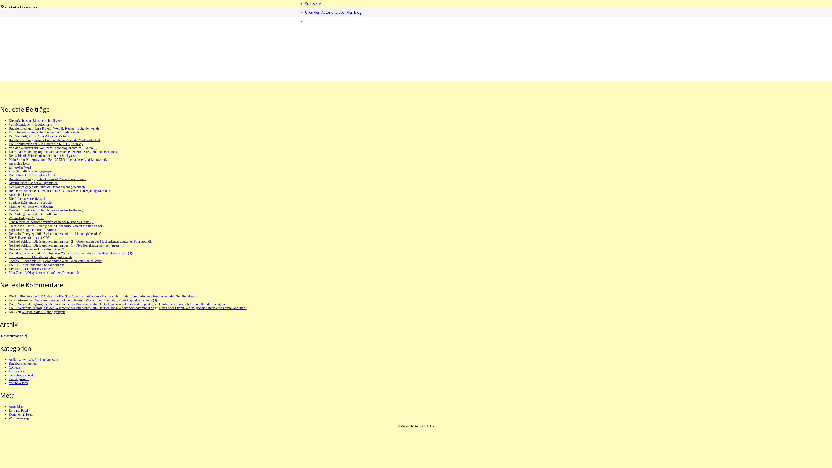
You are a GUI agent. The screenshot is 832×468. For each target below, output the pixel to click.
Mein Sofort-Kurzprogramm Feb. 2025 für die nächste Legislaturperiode (58, 159)
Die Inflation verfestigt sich (27, 198)
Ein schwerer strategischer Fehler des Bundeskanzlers (45, 132)
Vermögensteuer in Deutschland (30, 124)
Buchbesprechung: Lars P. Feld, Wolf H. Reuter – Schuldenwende (54, 128)
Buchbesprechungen (23, 363)
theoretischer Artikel (22, 375)
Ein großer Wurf (20, 167)
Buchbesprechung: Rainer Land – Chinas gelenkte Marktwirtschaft (54, 140)
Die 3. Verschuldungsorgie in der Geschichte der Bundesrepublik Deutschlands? (63, 152)
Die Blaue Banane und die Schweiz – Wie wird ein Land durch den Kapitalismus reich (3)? (71, 253)
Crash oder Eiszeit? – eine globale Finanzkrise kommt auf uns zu (203, 308)
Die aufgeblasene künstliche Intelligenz (35, 120)
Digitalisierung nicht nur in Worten (32, 230)
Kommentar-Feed (21, 414)
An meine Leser (20, 163)
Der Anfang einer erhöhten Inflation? (34, 214)
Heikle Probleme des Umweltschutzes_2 (36, 249)
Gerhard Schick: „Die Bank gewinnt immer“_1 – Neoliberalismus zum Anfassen (64, 245)
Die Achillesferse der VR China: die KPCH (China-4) (46, 144)
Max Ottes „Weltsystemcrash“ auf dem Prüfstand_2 (44, 273)
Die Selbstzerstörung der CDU (30, 237)
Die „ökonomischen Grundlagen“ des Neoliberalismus (160, 296)
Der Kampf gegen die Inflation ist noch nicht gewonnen (47, 187)
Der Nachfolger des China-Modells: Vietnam (39, 136)
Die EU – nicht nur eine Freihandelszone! (37, 265)
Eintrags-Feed (18, 410)
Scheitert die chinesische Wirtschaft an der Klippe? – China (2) (51, 222)
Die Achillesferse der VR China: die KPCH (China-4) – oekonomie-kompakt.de (63, 296)
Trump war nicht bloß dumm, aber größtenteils (40, 257)
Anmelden (16, 406)
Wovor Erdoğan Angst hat (26, 218)
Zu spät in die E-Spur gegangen (30, 171)
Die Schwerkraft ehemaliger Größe (33, 175)
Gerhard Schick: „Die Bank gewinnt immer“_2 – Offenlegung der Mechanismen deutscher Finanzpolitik (80, 241)
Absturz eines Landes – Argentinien (33, 183)
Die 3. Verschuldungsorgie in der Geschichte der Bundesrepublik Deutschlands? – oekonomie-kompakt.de (81, 304)
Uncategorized (19, 379)
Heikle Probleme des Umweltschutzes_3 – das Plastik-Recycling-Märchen (59, 191)
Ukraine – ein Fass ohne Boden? (31, 206)
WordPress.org (19, 418)
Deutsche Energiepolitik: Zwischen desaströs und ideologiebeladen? (55, 234)
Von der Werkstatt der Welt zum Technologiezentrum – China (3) (53, 148)
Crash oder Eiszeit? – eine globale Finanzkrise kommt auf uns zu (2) (55, 226)
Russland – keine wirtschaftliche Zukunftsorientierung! (46, 210)
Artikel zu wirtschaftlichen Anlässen (33, 359)
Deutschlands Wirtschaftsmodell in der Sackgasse (42, 156)
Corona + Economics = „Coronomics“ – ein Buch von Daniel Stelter (55, 261)
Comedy (14, 367)
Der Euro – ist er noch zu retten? (31, 269)
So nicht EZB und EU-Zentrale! (31, 202)
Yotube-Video (18, 383)
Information (17, 371)
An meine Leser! (20, 195)
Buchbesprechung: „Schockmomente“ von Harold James (47, 179)
